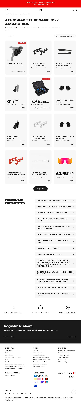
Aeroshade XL (27, 14)
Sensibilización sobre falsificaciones (15, 366)
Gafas (11, 14)
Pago (6, 359)
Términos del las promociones (66, 350)
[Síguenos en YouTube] (22, 393)
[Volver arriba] (74, 392)
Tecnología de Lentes (39, 355)
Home (6, 14)
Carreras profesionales (39, 366)
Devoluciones (9, 355)
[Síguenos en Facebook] (5, 393)
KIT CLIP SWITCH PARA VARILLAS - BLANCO (38, 138)
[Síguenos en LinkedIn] (30, 393)
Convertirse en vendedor (40, 364)
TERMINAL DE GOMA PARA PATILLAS (64, 65)
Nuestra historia (37, 353)
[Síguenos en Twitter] (9, 393)
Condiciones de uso (63, 353)
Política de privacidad (64, 355)
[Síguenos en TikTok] (26, 393)
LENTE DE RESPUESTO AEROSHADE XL (65, 174)
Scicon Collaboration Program (41, 357)
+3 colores (22, 66)
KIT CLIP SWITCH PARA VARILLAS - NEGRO (38, 65)
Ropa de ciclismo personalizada (41, 359)
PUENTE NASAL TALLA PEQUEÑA (65, 137)
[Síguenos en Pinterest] (18, 393)
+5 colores (22, 104)
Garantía (7, 362)
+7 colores (71, 177)
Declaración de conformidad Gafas (14, 364)
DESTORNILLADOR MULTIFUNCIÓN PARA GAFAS (39, 174)
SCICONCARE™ (62, 359)
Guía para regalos (10, 375)
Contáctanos (8, 350)
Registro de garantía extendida (13, 368)
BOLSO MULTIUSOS (14, 64)
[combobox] (67, 373)
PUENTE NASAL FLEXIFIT (13, 101)
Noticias (35, 350)
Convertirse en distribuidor (40, 362)
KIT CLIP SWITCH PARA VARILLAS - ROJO (16, 174)
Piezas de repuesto (18, 14)
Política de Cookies (63, 357)
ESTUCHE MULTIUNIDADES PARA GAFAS (40, 101)
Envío (6, 353)
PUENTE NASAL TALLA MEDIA (65, 101)
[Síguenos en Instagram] (13, 393)
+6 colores (47, 67)
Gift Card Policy (62, 362)
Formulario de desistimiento (13, 357)
